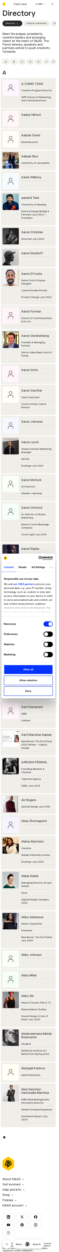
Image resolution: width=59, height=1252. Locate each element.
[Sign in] (52, 4)
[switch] (48, 634)
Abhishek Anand (32, 1134)
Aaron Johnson (32, 421)
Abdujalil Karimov (33, 1068)
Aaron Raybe (30, 548)
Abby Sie (27, 996)
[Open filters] (6, 1244)
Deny (28, 691)
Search (37, 1244)
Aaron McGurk (31, 480)
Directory (10, 23)
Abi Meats (28, 1192)
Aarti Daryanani (32, 707)
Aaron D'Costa (31, 273)
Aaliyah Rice (29, 156)
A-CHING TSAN (32, 84)
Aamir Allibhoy (31, 177)
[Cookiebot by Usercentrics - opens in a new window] (39, 558)
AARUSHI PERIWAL (34, 762)
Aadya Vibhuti (31, 114)
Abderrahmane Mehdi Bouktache (36, 1035)
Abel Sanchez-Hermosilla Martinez (35, 1091)
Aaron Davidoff (32, 253)
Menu (19, 1244)
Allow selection (28, 680)
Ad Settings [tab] (38, 567)
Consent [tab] (9, 567)
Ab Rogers (28, 800)
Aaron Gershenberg (35, 335)
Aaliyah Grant (30, 135)
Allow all (28, 669)
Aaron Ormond (31, 507)
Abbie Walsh (30, 876)
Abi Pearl (27, 1220)
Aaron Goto (29, 370)
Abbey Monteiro (32, 841)
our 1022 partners (24, 584)
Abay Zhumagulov (34, 821)
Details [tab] (23, 567)
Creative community (36, 23)
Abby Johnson (31, 954)
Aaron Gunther (31, 390)
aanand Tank (30, 197)
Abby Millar (29, 975)
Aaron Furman (31, 311)
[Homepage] (27, 1244)
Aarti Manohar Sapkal (36, 734)
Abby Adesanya (32, 917)
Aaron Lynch (30, 442)
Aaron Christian (32, 232)
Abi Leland (28, 1154)
